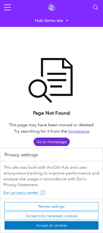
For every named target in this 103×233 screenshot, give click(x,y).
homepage (78, 131)
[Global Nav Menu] (7, 7)
